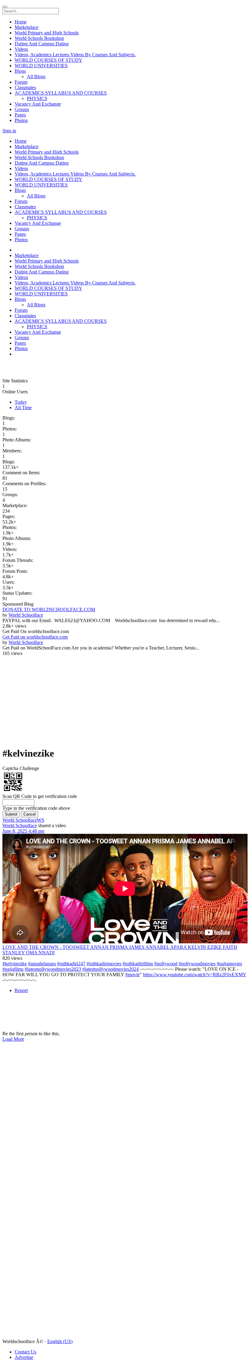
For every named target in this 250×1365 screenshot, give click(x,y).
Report (21, 990)
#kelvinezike (14, 963)
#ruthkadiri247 (71, 963)
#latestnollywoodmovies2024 (110, 969)
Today (21, 402)
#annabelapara (42, 963)
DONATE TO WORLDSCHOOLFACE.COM (48, 609)
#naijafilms (12, 969)
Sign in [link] (9, 130)
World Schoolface (26, 615)
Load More (13, 1039)
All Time (23, 407)
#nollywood (165, 963)
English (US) (60, 1341)
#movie (132, 974)
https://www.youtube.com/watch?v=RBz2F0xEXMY (194, 974)
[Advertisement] (39, 369)
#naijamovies (229, 963)
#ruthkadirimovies (104, 963)
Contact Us (25, 1351)
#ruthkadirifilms (138, 963)
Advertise (24, 1357)
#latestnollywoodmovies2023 (53, 969)
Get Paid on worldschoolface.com (35, 636)
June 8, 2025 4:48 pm (23, 831)
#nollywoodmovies (197, 963)
